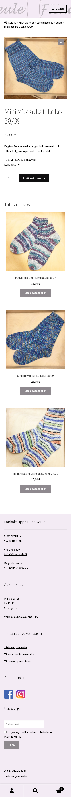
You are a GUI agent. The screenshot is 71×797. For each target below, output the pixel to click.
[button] (61, 42)
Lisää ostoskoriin (34, 178)
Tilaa (11, 745)
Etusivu (12, 22)
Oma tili (12, 791)
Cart (54, 787)
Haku (35, 791)
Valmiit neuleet (45, 22)
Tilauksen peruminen (17, 661)
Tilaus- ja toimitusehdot (19, 654)
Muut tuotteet (26, 22)
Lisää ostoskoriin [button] (35, 293)
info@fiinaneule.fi (15, 554)
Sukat (59, 22)
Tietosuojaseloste (15, 647)
